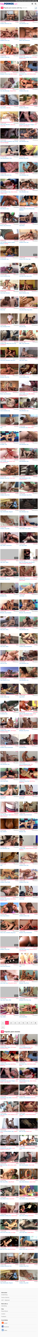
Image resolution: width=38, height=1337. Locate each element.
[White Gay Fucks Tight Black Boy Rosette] (9, 386)
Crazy (25, 781)
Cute (20, 1232)
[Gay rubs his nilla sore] (9, 857)
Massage (7, 91)
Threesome (9, 545)
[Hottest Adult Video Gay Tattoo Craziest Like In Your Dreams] (9, 621)
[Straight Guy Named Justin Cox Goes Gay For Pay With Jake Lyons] (9, 1157)
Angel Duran (14, 1215)
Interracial (27, 40)
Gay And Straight (4, 142)
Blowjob (24, 23)
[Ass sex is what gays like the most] (28, 436)
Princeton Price (4, 462)
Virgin (25, 545)
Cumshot (5, 276)
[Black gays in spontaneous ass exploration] (28, 285)
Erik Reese (31, 1215)
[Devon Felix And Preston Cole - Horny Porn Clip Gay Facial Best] (28, 1140)
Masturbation (6, 158)
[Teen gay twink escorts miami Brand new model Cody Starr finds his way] (9, 1190)
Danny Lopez (22, 58)
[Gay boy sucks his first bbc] (28, 335)
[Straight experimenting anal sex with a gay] (9, 133)
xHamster (16, 106)
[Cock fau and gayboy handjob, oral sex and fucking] (28, 504)
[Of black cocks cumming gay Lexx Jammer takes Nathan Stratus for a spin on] (28, 1241)
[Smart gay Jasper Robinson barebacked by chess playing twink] (28, 840)
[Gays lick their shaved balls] (9, 840)
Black (20, 40)
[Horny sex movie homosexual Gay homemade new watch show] (28, 924)
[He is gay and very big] (9, 419)
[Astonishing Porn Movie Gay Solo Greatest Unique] (9, 941)
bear (29, 124)
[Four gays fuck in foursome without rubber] (9, 32)
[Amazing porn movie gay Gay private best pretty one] (9, 874)
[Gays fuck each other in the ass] (28, 487)
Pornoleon (16, 39)
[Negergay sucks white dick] (28, 605)
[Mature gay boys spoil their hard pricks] (9, 436)
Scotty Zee (29, 563)
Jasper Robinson (30, 848)
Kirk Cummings (27, 765)
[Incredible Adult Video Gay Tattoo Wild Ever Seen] (9, 537)
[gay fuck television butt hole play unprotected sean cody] (28, 1157)
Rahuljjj (6, 243)
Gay (10, 23)
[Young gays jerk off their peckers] (9, 318)
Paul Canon (22, 580)
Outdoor (5, 680)
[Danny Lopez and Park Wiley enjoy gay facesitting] (28, 49)
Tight (9, 814)
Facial (6, 74)
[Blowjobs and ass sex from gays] (9, 756)
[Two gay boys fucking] (28, 133)
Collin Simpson (11, 1114)
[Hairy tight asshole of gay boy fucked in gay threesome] (9, 655)
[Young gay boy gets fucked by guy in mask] (28, 1009)
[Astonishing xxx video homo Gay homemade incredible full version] (9, 739)
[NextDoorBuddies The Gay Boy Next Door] (28, 554)
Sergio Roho (13, 91)
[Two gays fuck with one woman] (28, 790)
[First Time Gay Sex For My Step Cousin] (28, 251)
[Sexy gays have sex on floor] (9, 251)
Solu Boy (8, 107)
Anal (20, 23)
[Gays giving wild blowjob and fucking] (28, 150)
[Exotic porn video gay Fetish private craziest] (9, 689)
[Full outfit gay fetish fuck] (28, 318)
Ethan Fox (21, 782)
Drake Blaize (30, 1232)
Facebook (6, 1326)
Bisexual (7, 23)
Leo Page (13, 1232)
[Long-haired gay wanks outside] (9, 672)
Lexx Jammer (31, 1198)
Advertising (4, 1306)
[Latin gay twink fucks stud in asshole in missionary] (28, 302)
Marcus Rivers (14, 814)
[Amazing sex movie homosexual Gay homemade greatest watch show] (28, 638)
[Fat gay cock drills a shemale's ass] (9, 285)
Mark (29, 427)
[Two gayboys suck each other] (9, 302)
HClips (17, 22)
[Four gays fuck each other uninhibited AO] (9, 49)
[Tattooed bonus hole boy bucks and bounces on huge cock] (28, 520)
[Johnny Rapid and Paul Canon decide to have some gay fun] (28, 571)
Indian (4, 107)
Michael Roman (23, 395)
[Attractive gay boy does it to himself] (9, 790)
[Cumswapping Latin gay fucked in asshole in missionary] (28, 268)
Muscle (2, 243)
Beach (4, 208)
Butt (20, 713)
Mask (6, 781)
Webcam (21, 210)
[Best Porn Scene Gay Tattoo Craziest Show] (9, 554)
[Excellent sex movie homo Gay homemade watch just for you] (28, 807)
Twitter (5, 1330)
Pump (6, 814)
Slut (31, 713)
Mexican (27, 1182)
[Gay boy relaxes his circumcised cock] (9, 150)
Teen (11, 158)
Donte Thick (12, 461)
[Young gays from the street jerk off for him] (28, 689)
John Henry (30, 74)
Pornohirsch (35, 39)
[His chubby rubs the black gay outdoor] (9, 823)
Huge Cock (24, 528)
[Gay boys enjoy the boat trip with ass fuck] (9, 706)
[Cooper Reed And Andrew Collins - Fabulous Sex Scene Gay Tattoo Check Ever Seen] (28, 1106)
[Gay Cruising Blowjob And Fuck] (9, 335)
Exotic (1, 697)
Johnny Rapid (33, 579)
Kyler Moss (32, 781)
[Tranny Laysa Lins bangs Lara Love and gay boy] (9, 116)
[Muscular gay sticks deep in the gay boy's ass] (28, 403)
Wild (27, 158)
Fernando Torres (4, 732)
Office (6, 1182)
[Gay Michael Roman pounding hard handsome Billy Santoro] (28, 386)
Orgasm (11, 511)
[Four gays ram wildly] (28, 83)
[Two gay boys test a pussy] (28, 891)
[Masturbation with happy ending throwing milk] (28, 470)
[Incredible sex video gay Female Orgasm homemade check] (9, 504)
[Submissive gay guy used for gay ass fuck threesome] (28, 588)
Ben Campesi (14, 74)
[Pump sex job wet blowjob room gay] (9, 234)
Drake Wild (14, 1097)
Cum (1, 276)
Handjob (5, 242)
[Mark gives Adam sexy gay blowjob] (28, 419)
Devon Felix (28, 1148)
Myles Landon (3, 816)
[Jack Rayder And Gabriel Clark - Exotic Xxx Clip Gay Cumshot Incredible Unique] (9, 1123)
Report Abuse (4, 1311)
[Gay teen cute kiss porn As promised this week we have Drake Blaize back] (28, 1224)
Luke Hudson (26, 126)
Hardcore (28, 1097)
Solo (27, 107)
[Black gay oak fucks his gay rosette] (28, 32)
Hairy (23, 1182)
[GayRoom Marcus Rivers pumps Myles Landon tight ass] (9, 807)
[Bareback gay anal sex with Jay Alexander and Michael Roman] (28, 941)
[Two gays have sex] (9, 571)
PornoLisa (35, 22)
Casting (6, 1215)
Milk (29, 478)
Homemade (5, 511)
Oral (8, 377)
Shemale (7, 124)
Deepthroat (22, 124)
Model (4, 1198)
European (9, 141)
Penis (23, 225)
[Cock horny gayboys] (9, 908)
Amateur (2, 23)
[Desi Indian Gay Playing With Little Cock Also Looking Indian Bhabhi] (9, 99)
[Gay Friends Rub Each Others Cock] (28, 201)
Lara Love (12, 124)
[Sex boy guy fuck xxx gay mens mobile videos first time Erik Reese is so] (9, 1241)
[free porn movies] (9, 3)
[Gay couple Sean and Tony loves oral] (9, 470)
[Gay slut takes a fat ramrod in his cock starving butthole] (28, 706)
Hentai (9, 242)
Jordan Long (3, 193)
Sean (13, 478)
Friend (30, 208)
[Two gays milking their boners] (28, 369)
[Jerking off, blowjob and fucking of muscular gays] (28, 823)
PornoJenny (16, 72)
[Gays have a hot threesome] (28, 184)
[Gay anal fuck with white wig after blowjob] (28, 655)
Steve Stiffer (3, 1099)
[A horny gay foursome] (28, 975)
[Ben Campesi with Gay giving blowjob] (9, 66)
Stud (25, 309)
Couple (5, 141)
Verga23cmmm (23, 479)
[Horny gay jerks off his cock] (28, 958)
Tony (11, 478)
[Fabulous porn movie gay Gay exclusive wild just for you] (9, 520)
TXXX (36, 72)
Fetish (5, 697)
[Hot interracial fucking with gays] (9, 958)
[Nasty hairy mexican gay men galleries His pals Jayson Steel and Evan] (28, 1174)
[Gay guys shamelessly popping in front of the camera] (28, 217)
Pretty (8, 882)
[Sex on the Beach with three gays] (9, 201)
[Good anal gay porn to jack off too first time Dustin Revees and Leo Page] (9, 1224)
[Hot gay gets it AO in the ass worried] (28, 234)
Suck (23, 1215)
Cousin (21, 259)
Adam (32, 427)
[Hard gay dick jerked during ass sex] (28, 739)
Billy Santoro (32, 394)
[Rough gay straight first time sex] (28, 992)
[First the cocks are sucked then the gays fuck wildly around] (28, 15)
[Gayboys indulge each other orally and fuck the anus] (9, 924)
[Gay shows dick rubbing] (9, 268)
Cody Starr (11, 1198)
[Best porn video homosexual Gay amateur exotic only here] (28, 908)
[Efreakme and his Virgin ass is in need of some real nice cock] (28, 537)
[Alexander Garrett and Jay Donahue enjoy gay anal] (9, 975)
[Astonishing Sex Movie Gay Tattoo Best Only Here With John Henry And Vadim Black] (28, 66)
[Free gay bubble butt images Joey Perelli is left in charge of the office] (9, 1174)
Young (16, 141)
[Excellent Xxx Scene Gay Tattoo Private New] (28, 99)
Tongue (32, 124)
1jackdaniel (3, 344)
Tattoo (25, 360)
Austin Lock (29, 1131)
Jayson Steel (32, 1182)
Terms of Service (5, 1297)
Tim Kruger (13, 730)
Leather (13, 242)
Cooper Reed (28, 1114)
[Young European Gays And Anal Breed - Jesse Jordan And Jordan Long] (9, 184)
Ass (1, 91)
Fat (22, 713)
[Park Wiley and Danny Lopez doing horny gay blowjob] (9, 891)
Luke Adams (26, 715)
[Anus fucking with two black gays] (9, 352)
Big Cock (26, 208)
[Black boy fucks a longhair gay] (9, 217)
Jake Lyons (10, 1165)
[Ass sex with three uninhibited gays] (28, 453)
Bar (20, 74)
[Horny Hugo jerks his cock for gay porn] (9, 403)
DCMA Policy (4, 1294)
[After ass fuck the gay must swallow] (28, 874)
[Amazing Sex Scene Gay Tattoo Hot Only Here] (9, 638)
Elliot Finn (7, 1149)
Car (13, 343)
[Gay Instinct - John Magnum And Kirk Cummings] (28, 756)
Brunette (7, 175)
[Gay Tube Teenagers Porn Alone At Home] (9, 487)
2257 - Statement (5, 1300)
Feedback (3, 1316)
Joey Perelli (11, 1182)
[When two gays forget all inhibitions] (28, 621)
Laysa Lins (3, 126)
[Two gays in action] (9, 588)
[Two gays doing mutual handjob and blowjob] (9, 605)
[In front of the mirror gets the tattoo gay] (9, 1009)
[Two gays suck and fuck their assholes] (28, 722)
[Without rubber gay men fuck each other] (28, 857)
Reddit (5, 1323)
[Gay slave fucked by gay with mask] (9, 773)
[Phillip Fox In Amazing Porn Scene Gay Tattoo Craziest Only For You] (28, 352)
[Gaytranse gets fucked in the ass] (28, 672)
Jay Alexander (22, 950)
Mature (23, 1198)
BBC (20, 343)
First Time (25, 259)
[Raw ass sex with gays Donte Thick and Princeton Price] (9, 453)
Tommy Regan (22, 563)
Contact (3, 1314)
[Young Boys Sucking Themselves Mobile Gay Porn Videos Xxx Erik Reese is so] (28, 1207)
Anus (4, 360)
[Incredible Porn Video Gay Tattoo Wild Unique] (9, 992)
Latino (30, 276)
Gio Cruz (33, 1097)
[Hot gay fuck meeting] (9, 369)
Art (1, 259)
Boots (3, 713)
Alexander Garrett (12, 983)
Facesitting (26, 57)
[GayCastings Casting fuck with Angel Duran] (9, 1207)
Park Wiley (34, 57)
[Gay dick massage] (9, 83)
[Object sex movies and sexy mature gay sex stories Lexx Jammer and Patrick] (28, 1190)
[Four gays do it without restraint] (28, 167)
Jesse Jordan (14, 192)
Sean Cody (31, 1165)
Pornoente (35, 55)
